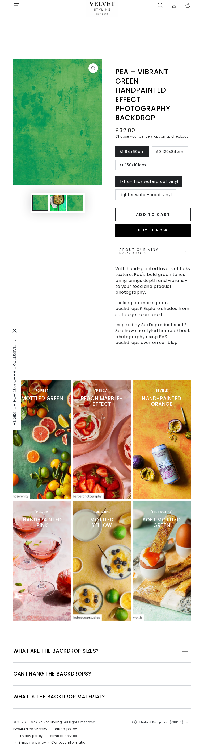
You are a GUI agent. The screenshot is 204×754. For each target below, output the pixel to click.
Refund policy (65, 729)
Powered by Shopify (30, 729)
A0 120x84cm (170, 153)
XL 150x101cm (132, 166)
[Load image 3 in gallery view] (75, 203)
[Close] (14, 331)
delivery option (152, 136)
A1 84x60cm (132, 153)
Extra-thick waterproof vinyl (148, 183)
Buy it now (153, 230)
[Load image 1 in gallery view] (40, 203)
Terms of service (62, 736)
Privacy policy (31, 736)
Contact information (69, 742)
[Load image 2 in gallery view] (58, 203)
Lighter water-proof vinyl (145, 196)
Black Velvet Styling (45, 722)
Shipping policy (32, 742)
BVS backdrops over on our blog (146, 340)
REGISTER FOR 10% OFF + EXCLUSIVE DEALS (14, 381)
